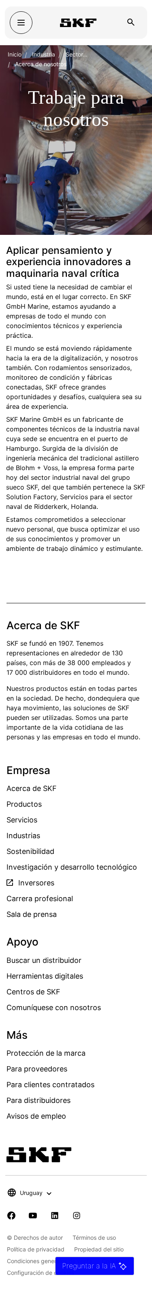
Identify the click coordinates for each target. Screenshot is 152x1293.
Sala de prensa (31, 914)
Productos (24, 804)
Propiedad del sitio (99, 1249)
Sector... (77, 54)
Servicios (21, 820)
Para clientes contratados (50, 1084)
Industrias (23, 835)
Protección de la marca (46, 1053)
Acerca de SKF (31, 788)
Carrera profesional (39, 898)
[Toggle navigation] (21, 22)
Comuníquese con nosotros (53, 1007)
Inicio (14, 54)
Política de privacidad (35, 1249)
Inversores (35, 883)
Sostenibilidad (30, 851)
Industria (43, 54)
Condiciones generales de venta (49, 1260)
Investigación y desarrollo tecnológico (71, 867)
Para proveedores (36, 1069)
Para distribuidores (38, 1100)
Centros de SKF (33, 992)
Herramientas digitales (44, 976)
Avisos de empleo (36, 1116)
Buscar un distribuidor (43, 960)
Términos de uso (94, 1237)
